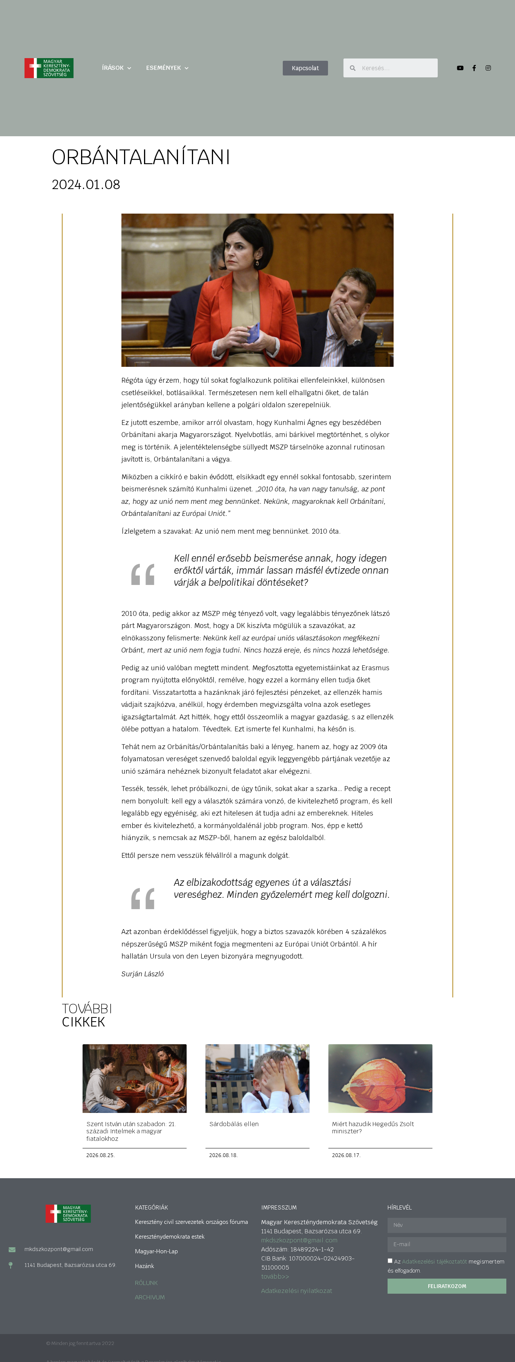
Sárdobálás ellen (234, 1124)
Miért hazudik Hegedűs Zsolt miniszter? (373, 1127)
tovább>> (275, 1276)
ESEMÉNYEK (163, 68)
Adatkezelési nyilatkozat (296, 1291)
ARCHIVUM (150, 1297)
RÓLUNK (146, 1283)
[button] (305, 68)
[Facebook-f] (474, 68)
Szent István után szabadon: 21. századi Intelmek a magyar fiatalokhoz (131, 1131)
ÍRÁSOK (113, 68)
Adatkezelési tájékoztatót (434, 1261)
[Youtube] (460, 68)
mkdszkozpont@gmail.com (299, 1240)
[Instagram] (488, 68)
